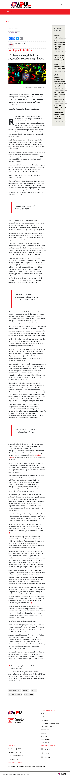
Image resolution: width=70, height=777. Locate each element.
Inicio (7, 22)
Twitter (47, 753)
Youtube (47, 757)
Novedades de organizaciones (50, 723)
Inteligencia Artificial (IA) (15, 694)
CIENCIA (17, 32)
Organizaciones (45, 730)
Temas (9, 12)
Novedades (44, 720)
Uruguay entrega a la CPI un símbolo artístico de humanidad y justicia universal (60, 112)
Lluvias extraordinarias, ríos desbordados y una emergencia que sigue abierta (60, 42)
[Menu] (61, 4)
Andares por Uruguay (47, 726)
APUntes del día (45, 739)
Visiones (43, 733)
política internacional (14, 690)
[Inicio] (21, 5)
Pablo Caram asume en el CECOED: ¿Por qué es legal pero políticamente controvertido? (59, 62)
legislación (26, 690)
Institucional (44, 717)
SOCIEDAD (11, 32)
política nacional (28, 694)
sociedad (33, 690)
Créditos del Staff (13, 759)
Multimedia (44, 736)
